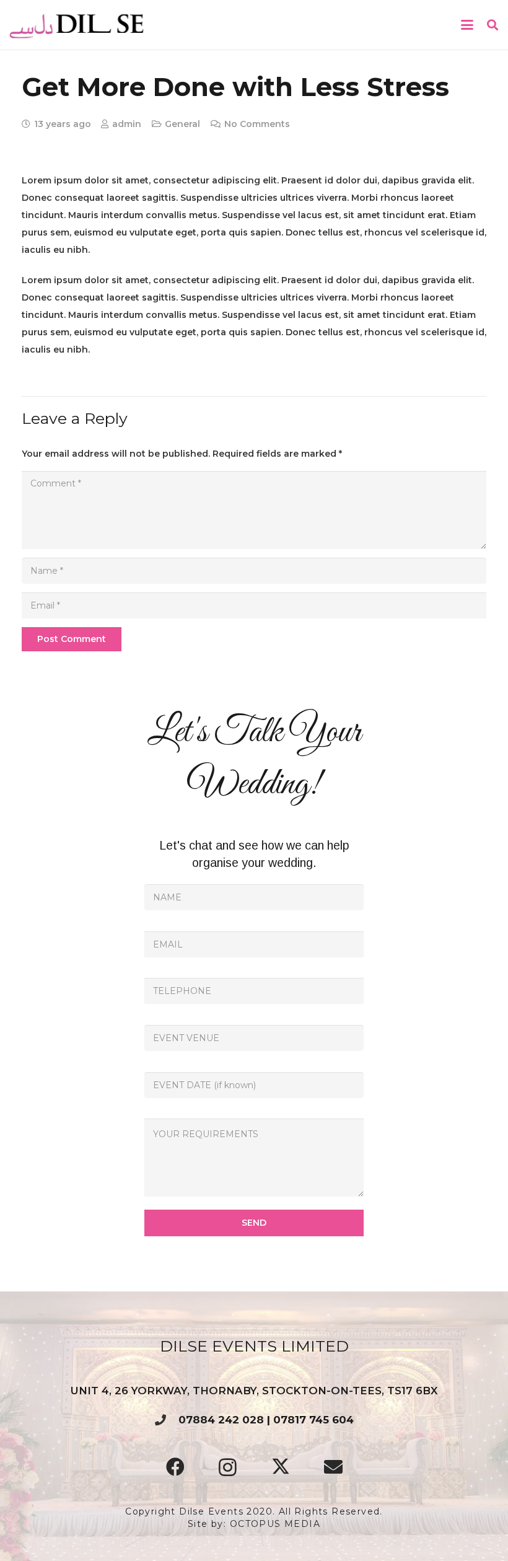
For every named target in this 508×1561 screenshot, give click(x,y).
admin (126, 124)
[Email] (333, 1467)
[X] (280, 1467)
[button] (467, 25)
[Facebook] (175, 1467)
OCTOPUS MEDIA (275, 1523)
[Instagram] (227, 1467)
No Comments (257, 124)
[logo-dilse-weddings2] (77, 24)
